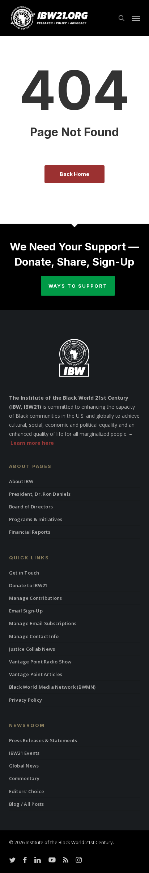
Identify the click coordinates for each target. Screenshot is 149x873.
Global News (24, 765)
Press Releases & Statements (43, 740)
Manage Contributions (35, 598)
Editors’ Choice (26, 791)
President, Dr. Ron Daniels (40, 494)
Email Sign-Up (26, 610)
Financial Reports (29, 532)
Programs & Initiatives (36, 519)
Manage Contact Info (34, 636)
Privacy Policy (25, 700)
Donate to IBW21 (28, 585)
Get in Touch (24, 572)
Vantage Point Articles (36, 674)
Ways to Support (77, 286)
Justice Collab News (32, 649)
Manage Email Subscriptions (43, 623)
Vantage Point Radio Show (40, 661)
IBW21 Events (24, 753)
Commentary (24, 778)
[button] (136, 18)
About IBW (21, 481)
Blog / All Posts (26, 804)
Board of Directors (31, 506)
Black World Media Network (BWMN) (52, 687)
